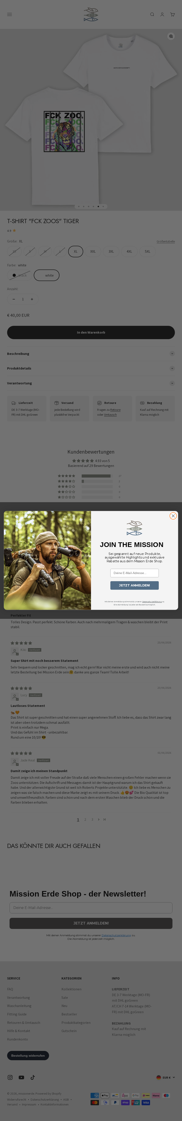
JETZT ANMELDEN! (134, 585)
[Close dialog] (173, 516)
